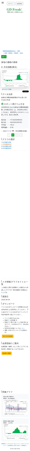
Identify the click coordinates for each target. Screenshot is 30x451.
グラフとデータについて (13, 443)
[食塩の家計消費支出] (15, 407)
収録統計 (3, 443)
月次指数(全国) (6, 142)
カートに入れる (7, 336)
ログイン (10, 3)
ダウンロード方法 (6, 89)
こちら (23, 328)
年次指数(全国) (7, 146)
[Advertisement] (15, 30)
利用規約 (23, 445)
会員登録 (19, 3)
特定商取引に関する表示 (14, 445)
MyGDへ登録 (7, 353)
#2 (3, 57)
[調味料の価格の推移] (15, 431)
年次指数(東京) (7, 148)
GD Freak (14, 9)
